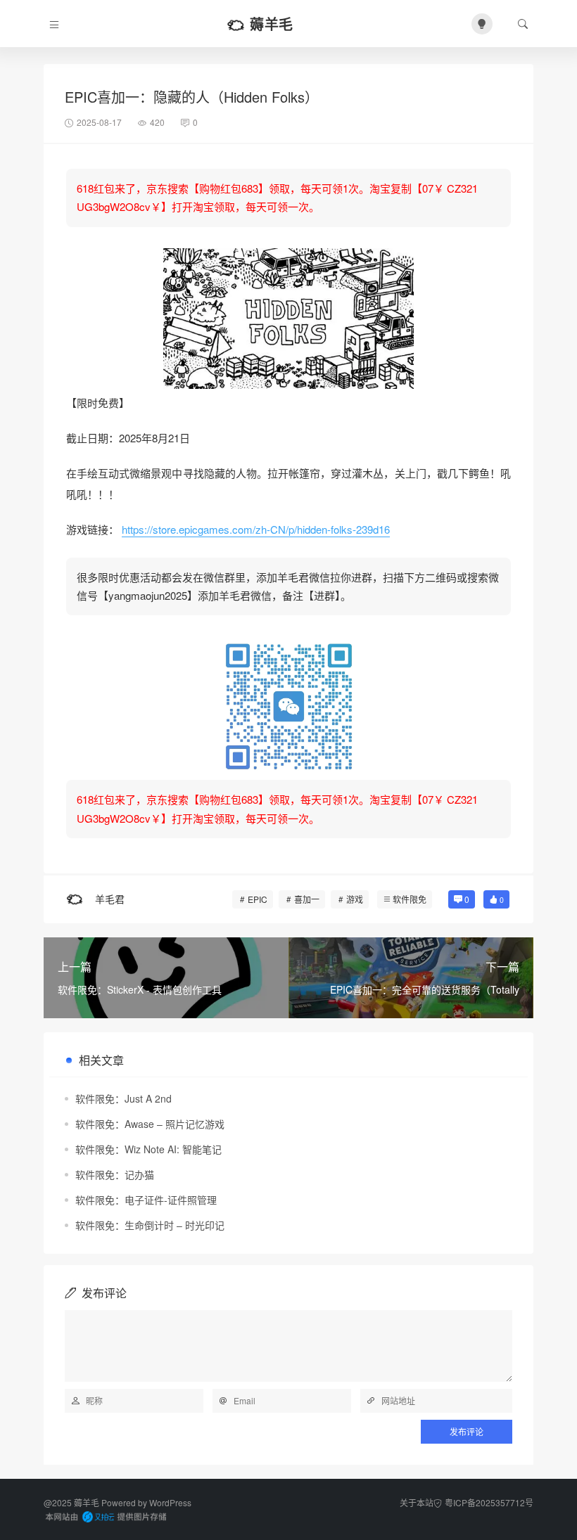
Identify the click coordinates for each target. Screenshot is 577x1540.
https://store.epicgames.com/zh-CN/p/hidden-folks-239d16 (256, 529)
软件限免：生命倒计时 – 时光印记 (149, 1225)
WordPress (170, 1502)
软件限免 (409, 899)
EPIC (257, 899)
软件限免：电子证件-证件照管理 (146, 1200)
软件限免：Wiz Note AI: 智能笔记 (148, 1149)
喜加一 (306, 899)
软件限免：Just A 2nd (123, 1098)
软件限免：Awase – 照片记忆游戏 (149, 1124)
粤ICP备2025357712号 (489, 1502)
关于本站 (416, 1502)
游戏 (354, 899)
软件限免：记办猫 (114, 1174)
